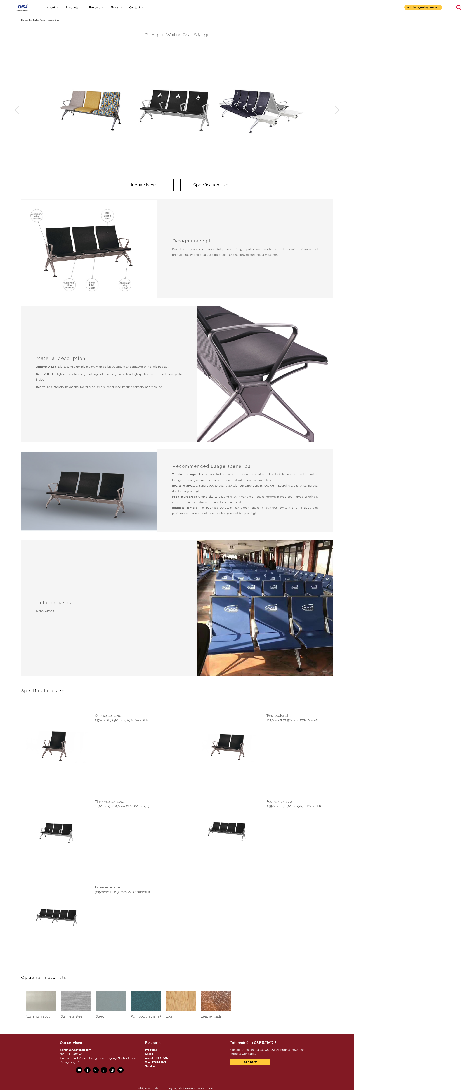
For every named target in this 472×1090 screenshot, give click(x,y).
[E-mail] (96, 1070)
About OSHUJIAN (156, 1058)
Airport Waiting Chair (49, 20)
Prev (16, 110)
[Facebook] (87, 1070)
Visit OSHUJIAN (155, 1062)
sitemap (212, 1088)
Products (33, 20)
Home (24, 20)
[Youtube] (79, 1070)
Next (337, 110)
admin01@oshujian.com (75, 1049)
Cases (149, 1054)
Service (150, 1066)
